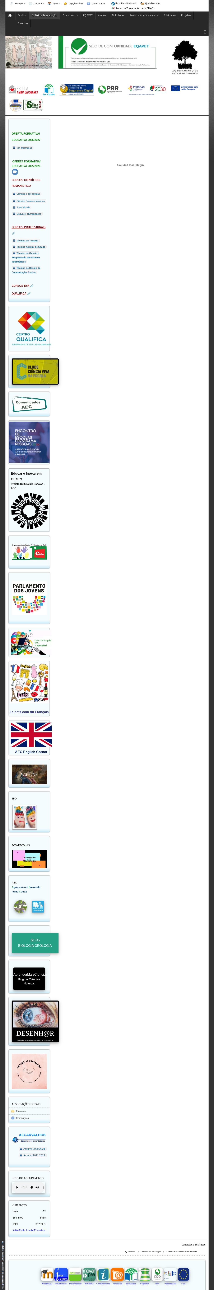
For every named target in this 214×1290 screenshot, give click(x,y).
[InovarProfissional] (75, 1274)
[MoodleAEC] (47, 1274)
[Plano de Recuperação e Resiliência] (157, 1274)
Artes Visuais (23, 207)
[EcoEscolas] (131, 1274)
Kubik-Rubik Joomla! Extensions (29, 1230)
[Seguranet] (144, 1274)
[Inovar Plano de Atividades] (89, 1274)
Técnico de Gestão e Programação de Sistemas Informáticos (26, 257)
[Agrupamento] (10, 15)
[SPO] (24, 816)
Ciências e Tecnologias (28, 193)
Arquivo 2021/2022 (34, 1155)
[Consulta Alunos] (103, 1274)
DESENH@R (35, 1035)
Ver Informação (24, 148)
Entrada (131, 1251)
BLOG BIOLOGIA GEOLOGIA (35, 942)
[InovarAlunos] (61, 1274)
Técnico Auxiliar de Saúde (31, 247)
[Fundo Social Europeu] (183, 1274)
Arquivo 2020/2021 (34, 1148)
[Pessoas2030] (170, 1274)
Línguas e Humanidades (29, 214)
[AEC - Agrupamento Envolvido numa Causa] (20, 906)
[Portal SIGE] (117, 1274)
